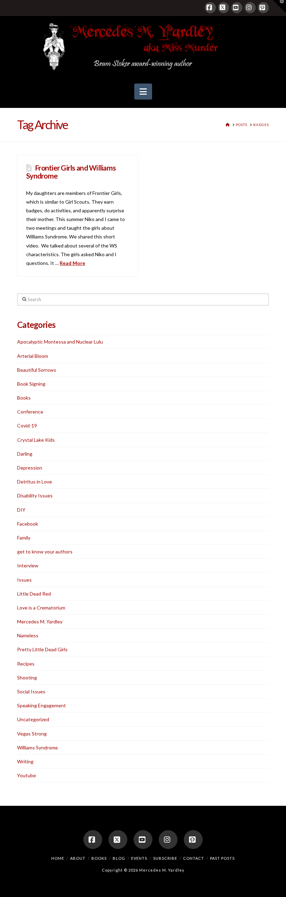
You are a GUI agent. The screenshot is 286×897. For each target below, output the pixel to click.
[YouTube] (236, 7)
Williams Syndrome (37, 747)
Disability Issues (35, 495)
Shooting (27, 677)
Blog (119, 858)
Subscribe (165, 858)
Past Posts (222, 858)
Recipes (26, 664)
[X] (223, 7)
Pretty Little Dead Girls (42, 649)
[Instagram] (250, 7)
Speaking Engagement (41, 705)
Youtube (26, 775)
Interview (27, 565)
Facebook (27, 524)
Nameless (27, 635)
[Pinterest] (263, 7)
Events (139, 858)
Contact (193, 858)
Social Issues (31, 691)
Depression (29, 468)
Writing (25, 761)
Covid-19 (27, 425)
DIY (21, 510)
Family (23, 538)
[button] (143, 92)
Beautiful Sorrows (36, 370)
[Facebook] (210, 7)
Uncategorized (33, 719)
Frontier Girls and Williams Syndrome (71, 171)
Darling (24, 454)
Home (57, 858)
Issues (24, 580)
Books (24, 398)
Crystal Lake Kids (36, 440)
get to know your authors (45, 551)
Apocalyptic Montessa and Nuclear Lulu (60, 342)
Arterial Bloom (32, 356)
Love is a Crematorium (41, 608)
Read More (72, 263)
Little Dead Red (34, 594)
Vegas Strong (32, 734)
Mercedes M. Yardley (39, 621)
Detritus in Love (34, 482)
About (77, 858)
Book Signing (31, 384)
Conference (30, 412)
